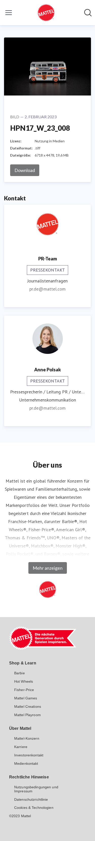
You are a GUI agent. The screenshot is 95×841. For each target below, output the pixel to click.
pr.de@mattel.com (47, 289)
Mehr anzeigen (48, 568)
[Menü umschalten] (8, 12)
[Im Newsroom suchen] (88, 13)
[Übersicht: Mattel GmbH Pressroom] (46, 12)
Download (24, 170)
